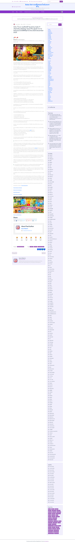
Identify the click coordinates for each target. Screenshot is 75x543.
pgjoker (50, 281)
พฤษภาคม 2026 (51, 471)
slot (48, 86)
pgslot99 (50, 288)
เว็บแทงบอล (51, 452)
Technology (51, 342)
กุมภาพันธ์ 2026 (51, 477)
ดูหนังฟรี (49, 35)
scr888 (50, 317)
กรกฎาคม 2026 (51, 468)
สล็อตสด (50, 411)
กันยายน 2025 (51, 486)
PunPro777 (51, 297)
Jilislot (50, 221)
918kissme (51, 171)
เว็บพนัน (50, 447)
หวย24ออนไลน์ (51, 425)
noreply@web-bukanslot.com (27, 230)
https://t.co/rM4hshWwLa (17, 214)
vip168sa (50, 361)
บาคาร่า (49, 74)
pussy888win (51, 304)
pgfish (50, 278)
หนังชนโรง (50, 31)
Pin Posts (42, 11)
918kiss (49, 29)
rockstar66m (51, 306)
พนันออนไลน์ (51, 388)
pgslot (31, 130)
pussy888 (49, 36)
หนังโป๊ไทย (49, 77)
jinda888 (50, 224)
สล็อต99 (50, 404)
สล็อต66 (49, 65)
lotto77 (50, 244)
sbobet (50, 315)
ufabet (50, 352)
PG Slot (50, 267)
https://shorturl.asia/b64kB (17, 194)
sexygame (51, 324)
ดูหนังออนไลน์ (50, 88)
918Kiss (50, 167)
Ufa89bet (50, 351)
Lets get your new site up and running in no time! (31, 11)
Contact (21, 11)
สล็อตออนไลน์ (51, 413)
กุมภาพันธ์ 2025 (51, 498)
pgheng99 (49, 41)
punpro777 (49, 53)
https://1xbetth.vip (51, 79)
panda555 (51, 262)
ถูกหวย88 (50, 370)
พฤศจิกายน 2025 (52, 482)
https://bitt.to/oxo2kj (16, 192)
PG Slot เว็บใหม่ (51, 269)
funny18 (50, 206)
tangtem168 (51, 340)
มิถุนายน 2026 (51, 470)
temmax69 (51, 345)
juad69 (50, 231)
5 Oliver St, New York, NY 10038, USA (36, 1)
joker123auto (51, 228)
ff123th (50, 199)
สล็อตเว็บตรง (50, 68)
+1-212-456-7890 (16, 1)
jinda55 (49, 63)
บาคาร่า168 (50, 39)
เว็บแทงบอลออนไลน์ (38, 17)
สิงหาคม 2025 (51, 487)
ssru (50, 338)
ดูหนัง (49, 45)
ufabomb (50, 354)
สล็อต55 (50, 397)
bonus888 (50, 187)
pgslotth (50, 292)
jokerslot (49, 97)
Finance (50, 201)
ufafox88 (50, 356)
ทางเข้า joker (50, 90)
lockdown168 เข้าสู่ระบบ (53, 238)
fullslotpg (49, 42)
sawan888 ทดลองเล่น (52, 313)
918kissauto (51, 169)
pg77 (50, 274)
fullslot (50, 203)
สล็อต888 (49, 69)
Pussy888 (50, 301)
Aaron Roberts (18, 24)
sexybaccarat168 (52, 322)
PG (49, 265)
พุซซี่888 (50, 390)
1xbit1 (50, 165)
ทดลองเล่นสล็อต (51, 372)
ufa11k (50, 349)
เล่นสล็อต (50, 441)
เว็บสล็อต (50, 450)
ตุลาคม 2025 (51, 484)
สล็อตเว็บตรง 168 (52, 418)
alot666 (50, 178)
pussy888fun (54, 518)
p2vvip (50, 260)
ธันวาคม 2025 (51, 480)
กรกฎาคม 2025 (51, 489)
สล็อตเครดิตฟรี (51, 415)
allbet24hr (51, 176)
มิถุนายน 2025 (51, 491)
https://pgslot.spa (50, 80)
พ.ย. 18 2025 (23, 24)
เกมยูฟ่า (50, 434)
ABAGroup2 (51, 174)
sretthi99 (50, 335)
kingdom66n (51, 233)
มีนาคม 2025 (51, 496)
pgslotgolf (51, 290)
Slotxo (50, 331)
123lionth (50, 155)
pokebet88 (51, 294)
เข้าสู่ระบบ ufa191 (52, 436)
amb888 (50, 180)
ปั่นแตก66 (49, 51)
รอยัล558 (50, 392)
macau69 (50, 247)
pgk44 (50, 283)
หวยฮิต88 (50, 429)
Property (50, 295)
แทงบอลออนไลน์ (52, 456)
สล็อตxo (49, 99)
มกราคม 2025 (51, 500)
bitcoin (50, 185)
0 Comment (29, 24)
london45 (50, 240)
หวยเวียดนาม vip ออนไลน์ (53, 431)
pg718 (50, 272)
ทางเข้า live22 (51, 374)
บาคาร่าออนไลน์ (50, 52)
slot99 (49, 64)
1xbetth (50, 164)
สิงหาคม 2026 (51, 466)
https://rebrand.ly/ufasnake (17, 187)
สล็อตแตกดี (51, 422)
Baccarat (50, 183)
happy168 (50, 210)
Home (13, 11)
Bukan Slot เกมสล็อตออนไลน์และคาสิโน (37, 5)
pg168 (49, 62)
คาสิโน (50, 363)
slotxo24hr (51, 333)
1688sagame (51, 158)
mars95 (50, 251)
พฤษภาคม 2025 (51, 493)
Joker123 (50, 226)
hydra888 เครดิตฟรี (52, 219)
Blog (16, 11)
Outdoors (50, 258)
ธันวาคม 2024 (51, 502)
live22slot (50, 237)
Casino (50, 190)
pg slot (49, 82)
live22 (50, 235)
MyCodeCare (46, 541)
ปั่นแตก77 (50, 386)
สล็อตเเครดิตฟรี (51, 420)
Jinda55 (50, 513)
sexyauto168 (55, 521)
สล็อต (49, 57)
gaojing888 (51, 208)
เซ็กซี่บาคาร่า (51, 440)
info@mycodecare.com (24, 1)
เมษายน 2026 (51, 473)
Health (50, 212)
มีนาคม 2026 (51, 475)
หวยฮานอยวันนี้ (51, 427)
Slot (50, 326)
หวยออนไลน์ (50, 56)
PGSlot (50, 285)
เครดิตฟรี (50, 438)
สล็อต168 (49, 58)
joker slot (49, 91)
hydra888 (50, 217)
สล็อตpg (50, 406)
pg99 (50, 276)
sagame (50, 308)
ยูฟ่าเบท (35, 246)
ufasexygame (51, 358)
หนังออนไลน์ (50, 47)
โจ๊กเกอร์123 (50, 92)
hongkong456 (51, 215)
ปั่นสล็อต (50, 383)
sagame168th (50, 33)
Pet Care (50, 263)
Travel (50, 347)
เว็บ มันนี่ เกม (51, 443)
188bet (50, 160)
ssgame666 (51, 336)
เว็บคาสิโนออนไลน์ (52, 445)
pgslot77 (49, 50)
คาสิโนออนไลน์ (51, 365)
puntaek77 (51, 299)
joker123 (49, 30)
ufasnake (31, 246)
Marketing (51, 249)
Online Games (51, 256)
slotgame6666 (51, 329)
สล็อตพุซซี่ (51, 409)
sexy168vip (51, 320)
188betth (50, 162)
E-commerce (51, 196)
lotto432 (50, 242)
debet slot (51, 192)
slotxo (49, 75)
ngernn (50, 253)
